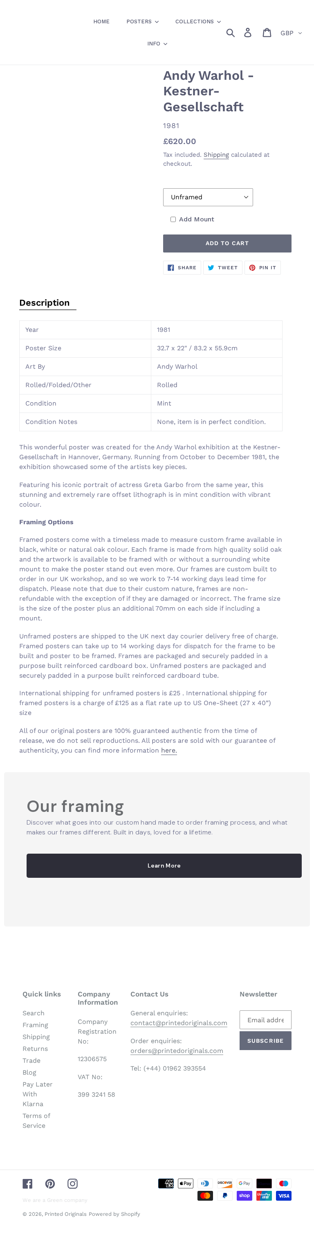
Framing (35, 1025)
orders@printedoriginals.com (176, 1051)
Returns (35, 1049)
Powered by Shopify (114, 1214)
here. (169, 750)
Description (44, 303)
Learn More (164, 865)
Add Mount (196, 219)
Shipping (216, 154)
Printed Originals (66, 1214)
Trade (31, 1060)
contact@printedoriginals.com (178, 1023)
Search (33, 1013)
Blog (29, 1072)
